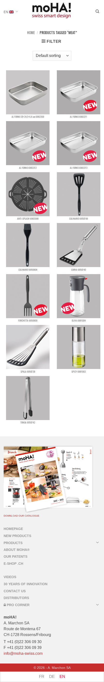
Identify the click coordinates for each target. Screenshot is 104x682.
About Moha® (17, 550)
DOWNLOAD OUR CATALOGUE (21, 515)
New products (17, 536)
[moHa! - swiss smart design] (51, 10)
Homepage (13, 529)
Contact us (15, 591)
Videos (10, 577)
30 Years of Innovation (25, 584)
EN (6, 12)
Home (31, 32)
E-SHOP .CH (13, 563)
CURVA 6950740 (78, 269)
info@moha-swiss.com (23, 653)
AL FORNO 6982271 (78, 116)
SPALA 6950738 (28, 371)
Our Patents (15, 556)
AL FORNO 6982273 (78, 167)
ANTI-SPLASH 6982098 (27, 218)
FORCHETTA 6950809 (27, 320)
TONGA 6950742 (27, 422)
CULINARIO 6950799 (78, 218)
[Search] (97, 12)
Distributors (16, 598)
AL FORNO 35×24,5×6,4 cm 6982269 (28, 116)
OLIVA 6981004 (79, 320)
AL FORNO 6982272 (28, 167)
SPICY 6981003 (78, 371)
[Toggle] (97, 542)
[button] (51, 41)
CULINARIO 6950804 (27, 269)
